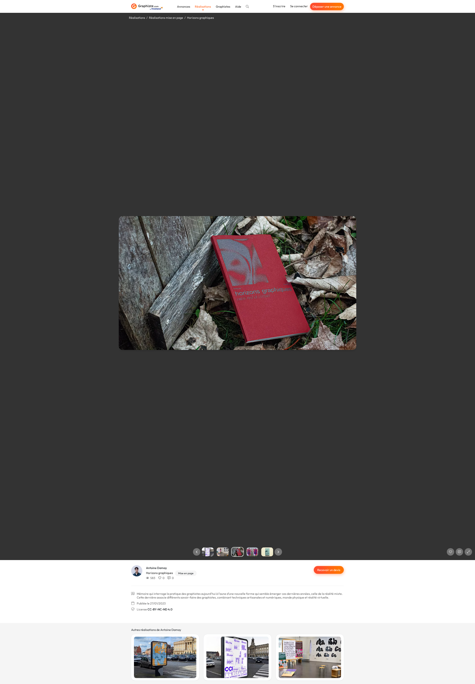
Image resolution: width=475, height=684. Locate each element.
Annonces (183, 6)
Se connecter (299, 6)
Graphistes (223, 6)
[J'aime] (450, 552)
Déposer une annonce (326, 6)
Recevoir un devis (328, 570)
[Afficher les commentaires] (459, 552)
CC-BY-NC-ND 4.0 (160, 609)
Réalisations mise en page (166, 18)
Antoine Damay (156, 568)
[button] (196, 552)
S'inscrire (279, 6)
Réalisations (203, 6)
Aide (238, 6)
